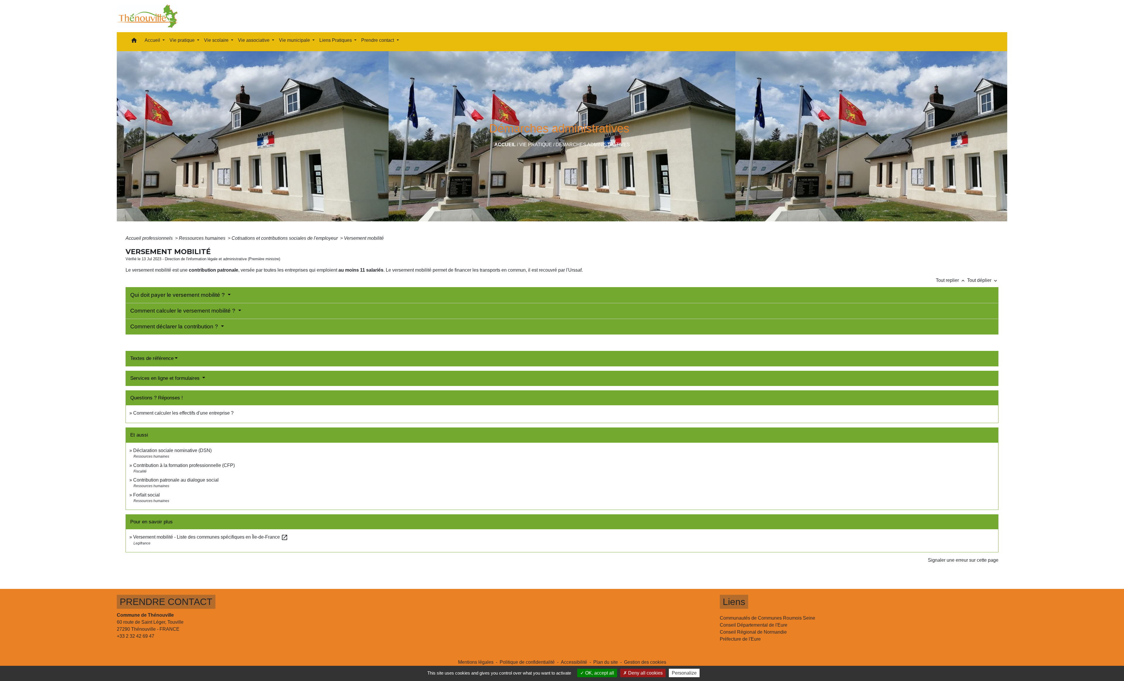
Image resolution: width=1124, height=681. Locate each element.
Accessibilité (574, 662)
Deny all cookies (645, 672)
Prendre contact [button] (378, 40)
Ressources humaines (203, 238)
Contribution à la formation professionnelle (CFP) (184, 465)
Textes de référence (152, 358)
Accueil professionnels (150, 238)
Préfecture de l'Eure (740, 639)
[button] (134, 42)
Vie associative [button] (254, 40)
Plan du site (605, 662)
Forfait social (146, 494)
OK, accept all (599, 672)
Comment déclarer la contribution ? (175, 326)
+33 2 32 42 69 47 (135, 636)
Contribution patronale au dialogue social (176, 479)
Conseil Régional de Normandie (753, 632)
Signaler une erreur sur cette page (963, 560)
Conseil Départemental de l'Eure (753, 625)
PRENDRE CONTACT (166, 601)
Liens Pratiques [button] (336, 40)
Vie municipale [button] (295, 40)
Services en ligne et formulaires (165, 378)
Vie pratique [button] (182, 40)
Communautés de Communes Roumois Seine (767, 618)
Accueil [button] (153, 40)
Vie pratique (535, 144)
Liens (734, 601)
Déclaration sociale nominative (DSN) (172, 450)
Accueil (505, 144)
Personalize (684, 672)
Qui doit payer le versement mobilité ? (178, 295)
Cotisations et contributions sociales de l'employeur (285, 238)
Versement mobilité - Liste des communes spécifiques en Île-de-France (210, 537)
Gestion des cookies (645, 662)
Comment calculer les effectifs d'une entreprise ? (183, 413)
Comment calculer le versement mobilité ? (183, 311)
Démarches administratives (593, 144)
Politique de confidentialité (527, 662)
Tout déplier (982, 280)
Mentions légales (476, 662)
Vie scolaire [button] (217, 40)
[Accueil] (148, 16)
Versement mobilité (364, 238)
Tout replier (951, 280)
